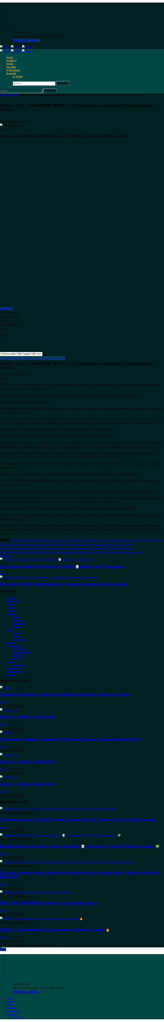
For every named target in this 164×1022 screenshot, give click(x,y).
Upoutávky (19, 665)
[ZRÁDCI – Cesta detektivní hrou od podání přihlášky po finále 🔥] (41, 919)
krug (92, 540)
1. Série (10, 610)
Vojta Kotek (13, 646)
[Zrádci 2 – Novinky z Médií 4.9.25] (9, 777)
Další (3, 573)
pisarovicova (39, 544)
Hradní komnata (22, 652)
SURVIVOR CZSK (106, 548)
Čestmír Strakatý (71, 548)
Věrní (16, 636)
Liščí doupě (19, 649)
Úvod (9, 57)
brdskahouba (120, 540)
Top (3, 949)
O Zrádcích (13, 70)
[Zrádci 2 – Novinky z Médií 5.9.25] (8, 755)
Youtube (13, 94)
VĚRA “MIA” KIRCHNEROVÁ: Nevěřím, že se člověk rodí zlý (48, 903)
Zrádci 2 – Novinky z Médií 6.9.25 (27, 717)
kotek (18, 548)
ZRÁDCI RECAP (80, 540)
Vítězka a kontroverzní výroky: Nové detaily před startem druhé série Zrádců (65, 695)
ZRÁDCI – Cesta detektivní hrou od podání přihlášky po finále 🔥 (55, 930)
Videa (13, 358)
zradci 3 (134, 540)
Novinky (11, 67)
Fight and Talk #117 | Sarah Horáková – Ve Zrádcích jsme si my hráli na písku (64, 584)
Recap (16, 658)
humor (25, 552)
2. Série (43, 358)
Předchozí (6, 555)
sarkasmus (127, 552)
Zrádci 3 (11, 60)
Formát (10, 614)
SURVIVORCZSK (40, 548)
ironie (61, 552)
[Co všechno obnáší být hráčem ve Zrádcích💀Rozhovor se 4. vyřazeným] (47, 559)
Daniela (108, 544)
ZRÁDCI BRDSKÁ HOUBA (62, 544)
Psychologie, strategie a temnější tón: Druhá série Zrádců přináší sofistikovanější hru (71, 739)
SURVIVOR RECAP (99, 552)
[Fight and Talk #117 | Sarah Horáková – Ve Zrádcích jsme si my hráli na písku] (49, 577)
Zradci (4, 702)
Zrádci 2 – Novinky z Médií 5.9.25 (27, 762)
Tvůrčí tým (19, 639)
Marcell (26, 548)
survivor (98, 544)
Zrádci (4, 94)
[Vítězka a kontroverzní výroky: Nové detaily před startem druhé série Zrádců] (6, 688)
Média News (13, 601)
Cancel (6, 308)
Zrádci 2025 (89, 548)
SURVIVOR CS (85, 544)
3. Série (10, 604)
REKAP (10, 552)
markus (55, 548)
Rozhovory (19, 623)
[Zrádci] (16, 47)
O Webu (17, 76)
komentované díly (76, 552)
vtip (30, 540)
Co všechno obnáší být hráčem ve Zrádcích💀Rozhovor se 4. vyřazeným (61, 567)
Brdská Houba (56, 358)
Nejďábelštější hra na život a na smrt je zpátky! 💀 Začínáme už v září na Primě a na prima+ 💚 (80, 846)
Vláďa (120, 548)
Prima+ (10, 661)
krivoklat (115, 552)
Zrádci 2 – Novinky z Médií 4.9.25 (27, 784)
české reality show (59, 540)
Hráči (9, 63)
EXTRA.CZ (13, 668)
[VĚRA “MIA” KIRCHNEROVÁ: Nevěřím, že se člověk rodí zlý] (35, 892)
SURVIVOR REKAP (39, 552)
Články (17, 626)
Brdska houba (14, 544)
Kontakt (11, 73)
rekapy (138, 552)
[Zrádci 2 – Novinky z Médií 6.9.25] (8, 710)
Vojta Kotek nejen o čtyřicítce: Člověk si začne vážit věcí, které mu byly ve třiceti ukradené (78, 820)
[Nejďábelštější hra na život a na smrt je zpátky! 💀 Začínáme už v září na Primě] (60, 835)
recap (54, 552)
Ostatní (10, 674)
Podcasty (33, 358)
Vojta (17, 552)
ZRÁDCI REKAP (19, 540)
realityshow (146, 540)
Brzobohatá (40, 540)
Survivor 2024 (103, 540)
